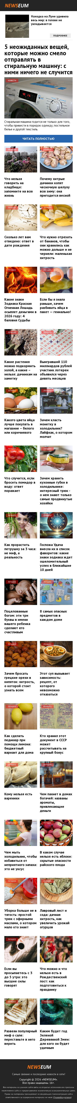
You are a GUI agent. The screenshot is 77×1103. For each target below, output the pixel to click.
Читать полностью (38, 139)
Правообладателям (62, 1097)
